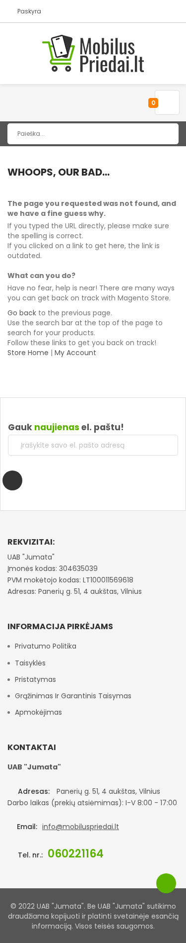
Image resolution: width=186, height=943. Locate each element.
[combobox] (93, 133)
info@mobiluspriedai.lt (80, 827)
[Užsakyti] (163, 445)
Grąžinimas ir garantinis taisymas (73, 696)
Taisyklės (30, 663)
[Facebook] (12, 480)
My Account (75, 353)
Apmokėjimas (38, 712)
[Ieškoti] (163, 133)
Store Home (28, 353)
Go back (21, 313)
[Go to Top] (166, 883)
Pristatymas (35, 679)
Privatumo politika (45, 646)
